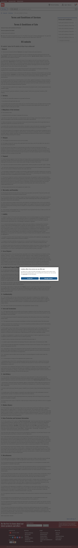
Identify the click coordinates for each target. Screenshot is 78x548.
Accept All (29, 278)
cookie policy (24, 274)
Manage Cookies (48, 278)
